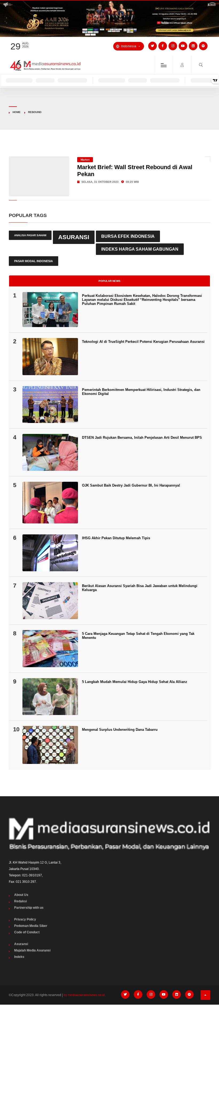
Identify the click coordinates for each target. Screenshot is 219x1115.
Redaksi (20, 901)
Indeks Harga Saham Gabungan (139, 249)
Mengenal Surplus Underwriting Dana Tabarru (120, 730)
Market (85, 159)
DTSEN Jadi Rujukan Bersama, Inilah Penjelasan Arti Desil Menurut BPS (142, 438)
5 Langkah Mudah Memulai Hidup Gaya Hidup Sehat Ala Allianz (134, 682)
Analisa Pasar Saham (30, 235)
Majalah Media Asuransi (32, 950)
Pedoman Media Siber (30, 926)
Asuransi (73, 237)
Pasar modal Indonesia (33, 261)
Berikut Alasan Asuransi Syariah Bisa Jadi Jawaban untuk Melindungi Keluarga (139, 588)
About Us (21, 895)
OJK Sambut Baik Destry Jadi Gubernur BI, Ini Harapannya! (131, 485)
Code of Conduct (27, 932)
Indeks (19, 957)
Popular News (109, 280)
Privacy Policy (25, 919)
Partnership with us (29, 908)
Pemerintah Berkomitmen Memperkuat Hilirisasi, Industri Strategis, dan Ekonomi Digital (141, 392)
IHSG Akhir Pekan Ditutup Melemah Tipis (116, 538)
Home (17, 112)
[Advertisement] (109, 1048)
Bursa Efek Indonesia (128, 236)
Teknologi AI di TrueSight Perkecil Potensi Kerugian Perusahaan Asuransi (143, 342)
